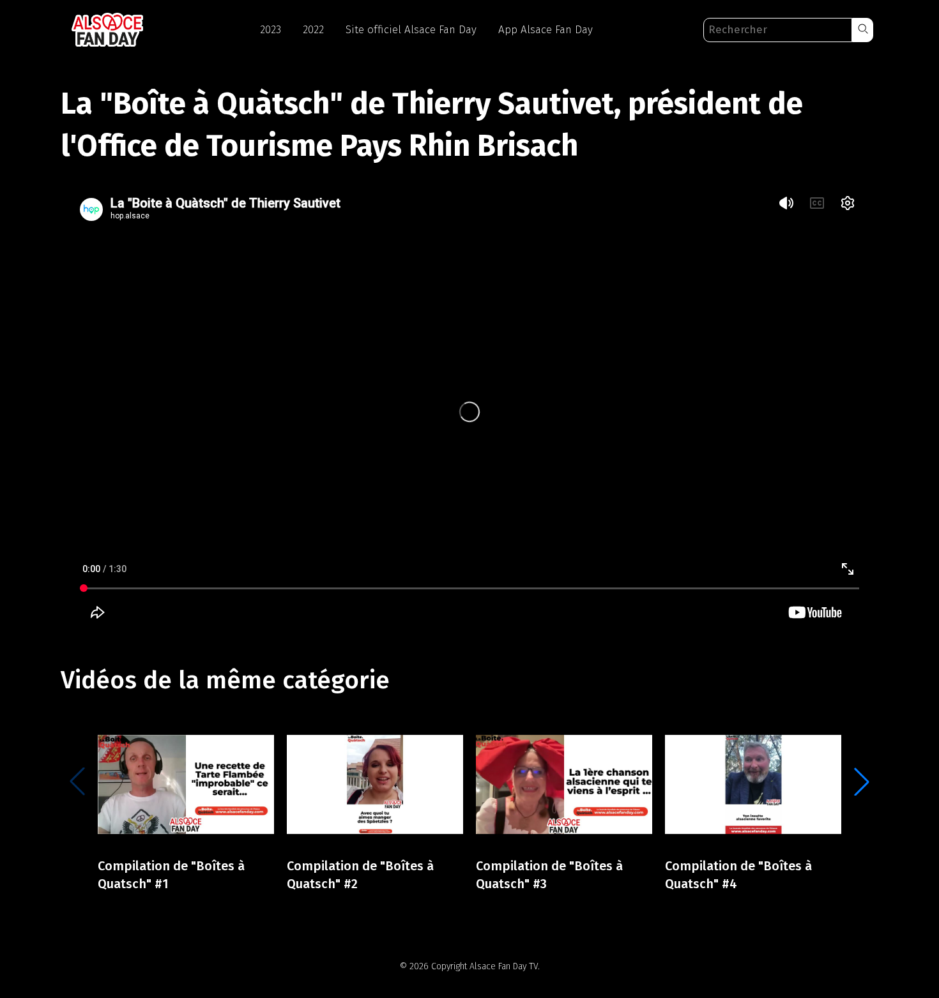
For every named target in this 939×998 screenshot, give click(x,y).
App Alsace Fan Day (545, 29)
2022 (313, 29)
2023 (270, 29)
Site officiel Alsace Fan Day (411, 29)
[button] (862, 30)
